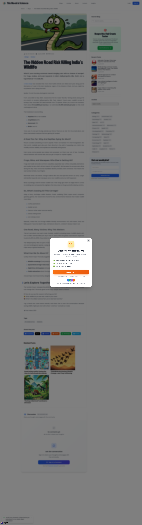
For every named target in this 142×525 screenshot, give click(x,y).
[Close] (88, 240)
